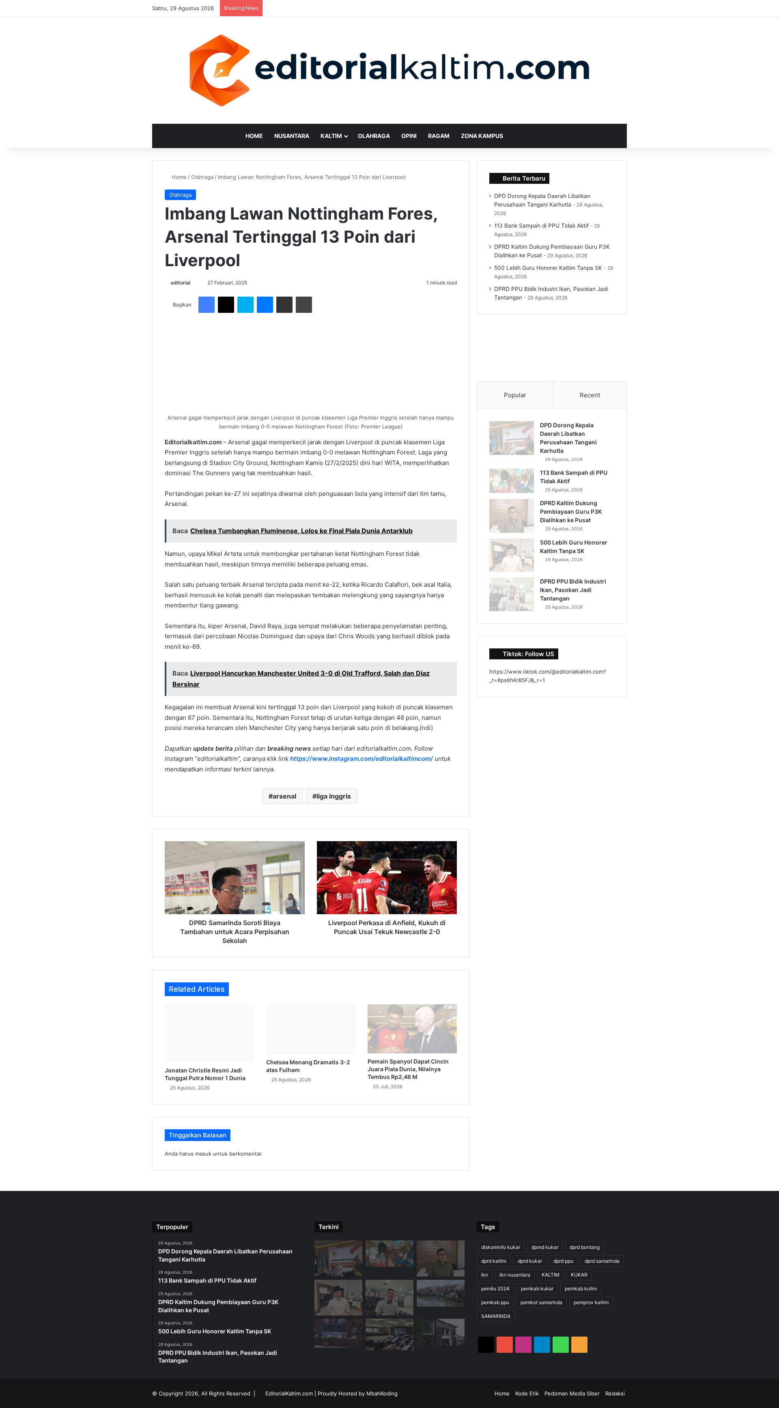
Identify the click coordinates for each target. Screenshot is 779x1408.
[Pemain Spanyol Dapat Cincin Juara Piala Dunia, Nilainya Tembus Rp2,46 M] (412, 1028)
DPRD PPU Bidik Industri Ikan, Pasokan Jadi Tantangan (573, 590)
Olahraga (374, 135)
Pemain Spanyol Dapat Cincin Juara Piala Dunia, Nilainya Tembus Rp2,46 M (408, 1069)
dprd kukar (530, 1261)
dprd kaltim (493, 1261)
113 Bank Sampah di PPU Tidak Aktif (541, 225)
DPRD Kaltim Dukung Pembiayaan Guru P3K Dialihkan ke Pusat (571, 511)
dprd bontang (585, 1247)
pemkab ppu (495, 1302)
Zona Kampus (482, 135)
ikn (484, 1275)
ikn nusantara (514, 1275)
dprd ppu (563, 1261)
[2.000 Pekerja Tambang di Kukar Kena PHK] (441, 1332)
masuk (203, 1153)
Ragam (439, 135)
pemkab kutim (581, 1288)
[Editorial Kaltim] (389, 70)
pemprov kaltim (591, 1302)
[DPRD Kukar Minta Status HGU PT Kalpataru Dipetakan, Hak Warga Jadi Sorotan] (338, 1333)
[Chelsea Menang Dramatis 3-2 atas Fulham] (310, 1029)
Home (254, 135)
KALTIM (551, 1275)
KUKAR (579, 1275)
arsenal (284, 796)
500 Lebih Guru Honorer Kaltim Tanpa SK (548, 268)
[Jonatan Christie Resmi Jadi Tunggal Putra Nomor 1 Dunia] (209, 1033)
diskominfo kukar (500, 1247)
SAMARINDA (495, 1316)
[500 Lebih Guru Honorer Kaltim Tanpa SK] (511, 555)
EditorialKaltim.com (289, 1393)
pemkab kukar (537, 1288)
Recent (590, 395)
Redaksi (615, 1393)
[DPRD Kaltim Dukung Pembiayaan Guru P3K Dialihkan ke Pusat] (511, 516)
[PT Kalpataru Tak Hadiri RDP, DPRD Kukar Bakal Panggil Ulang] (389, 1334)
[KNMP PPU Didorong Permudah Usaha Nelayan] (441, 1293)
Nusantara (291, 135)
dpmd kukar (545, 1247)
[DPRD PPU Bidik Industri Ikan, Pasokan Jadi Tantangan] (511, 594)
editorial (180, 283)
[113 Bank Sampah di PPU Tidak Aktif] (511, 481)
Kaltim (331, 135)
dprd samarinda (602, 1261)
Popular (515, 395)
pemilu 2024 (495, 1288)
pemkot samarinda (541, 1302)
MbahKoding (382, 1393)
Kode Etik (527, 1393)
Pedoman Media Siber (572, 1393)
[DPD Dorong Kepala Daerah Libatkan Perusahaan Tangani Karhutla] (511, 438)
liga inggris (333, 796)
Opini (409, 135)
